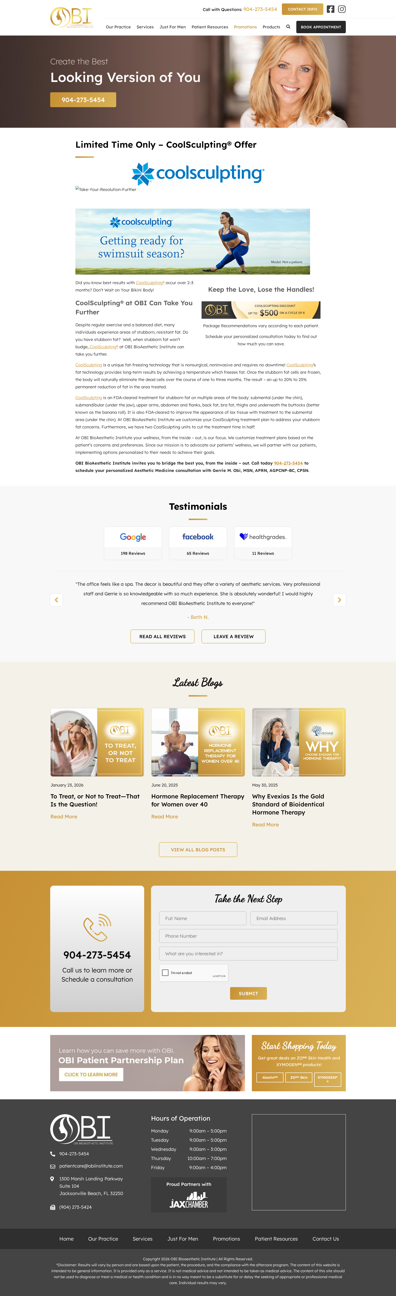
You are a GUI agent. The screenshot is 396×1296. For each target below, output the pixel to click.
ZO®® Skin (299, 1077)
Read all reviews (162, 636)
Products (271, 27)
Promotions (245, 27)
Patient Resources (210, 27)
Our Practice (118, 27)
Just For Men (173, 27)
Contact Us (326, 1239)
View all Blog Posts (198, 849)
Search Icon (288, 27)
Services (145, 27)
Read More (63, 816)
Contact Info (302, 9)
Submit (248, 993)
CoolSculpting (88, 365)
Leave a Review (234, 636)
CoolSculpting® (150, 282)
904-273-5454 (260, 9)
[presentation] (56, 600)
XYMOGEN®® (328, 1079)
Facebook (331, 9)
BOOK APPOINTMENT (321, 27)
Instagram (342, 9)
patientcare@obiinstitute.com (91, 1166)
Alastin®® (270, 1077)
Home (66, 1239)
